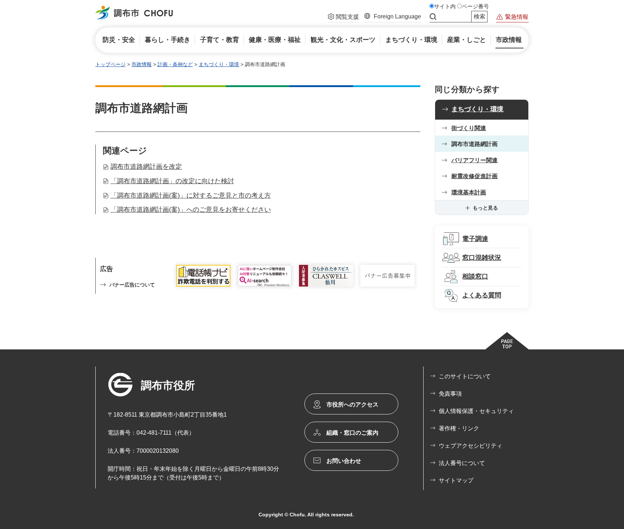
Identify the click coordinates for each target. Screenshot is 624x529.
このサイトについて (465, 376)
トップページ (110, 64)
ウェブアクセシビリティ (470, 446)
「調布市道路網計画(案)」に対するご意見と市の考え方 (190, 195)
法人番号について (462, 463)
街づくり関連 (468, 128)
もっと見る (485, 208)
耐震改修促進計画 (474, 176)
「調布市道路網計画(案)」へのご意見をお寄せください (190, 209)
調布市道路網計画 (474, 144)
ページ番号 (475, 6)
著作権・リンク (459, 428)
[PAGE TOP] (507, 340)
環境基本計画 (468, 192)
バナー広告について (132, 285)
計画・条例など (175, 64)
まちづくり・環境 (219, 64)
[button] (343, 17)
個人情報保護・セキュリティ (476, 411)
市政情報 (141, 64)
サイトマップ (456, 480)
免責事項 (450, 394)
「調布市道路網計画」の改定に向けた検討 (172, 181)
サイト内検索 (433, 16)
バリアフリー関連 (474, 160)
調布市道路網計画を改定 (146, 166)
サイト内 (445, 6)
